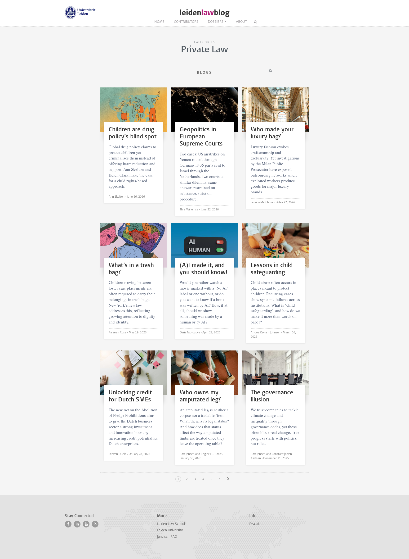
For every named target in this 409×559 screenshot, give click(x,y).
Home (159, 22)
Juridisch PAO (167, 537)
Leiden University (170, 530)
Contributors (186, 22)
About (241, 22)
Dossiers (215, 22)
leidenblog (204, 13)
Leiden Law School (171, 524)
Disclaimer (257, 524)
